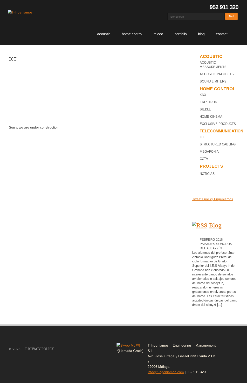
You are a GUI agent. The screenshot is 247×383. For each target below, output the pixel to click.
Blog (201, 34)
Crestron (208, 102)
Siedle (205, 109)
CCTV (204, 159)
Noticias (207, 174)
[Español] (170, 7)
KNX (203, 95)
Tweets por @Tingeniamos (212, 199)
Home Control (132, 34)
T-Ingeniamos (18, 339)
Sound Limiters (213, 81)
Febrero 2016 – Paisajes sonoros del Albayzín (216, 244)
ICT (13, 59)
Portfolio (180, 34)
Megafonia (209, 151)
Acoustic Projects (217, 74)
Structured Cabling (218, 144)
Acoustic (103, 34)
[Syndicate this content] (199, 225)
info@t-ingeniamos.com (166, 372)
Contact (221, 34)
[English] (176, 7)
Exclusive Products (218, 124)
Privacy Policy (39, 349)
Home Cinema (211, 116)
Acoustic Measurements (213, 65)
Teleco (158, 34)
